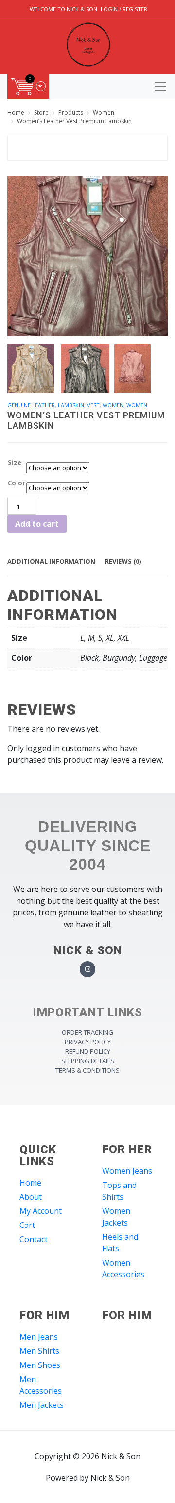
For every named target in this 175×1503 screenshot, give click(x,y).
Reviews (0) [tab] (123, 561)
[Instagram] (88, 969)
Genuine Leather (31, 405)
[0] (28, 86)
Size (14, 462)
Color (16, 482)
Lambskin (71, 405)
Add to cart (37, 523)
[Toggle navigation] (160, 86)
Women (113, 405)
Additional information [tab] (51, 561)
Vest (93, 405)
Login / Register (124, 9)
